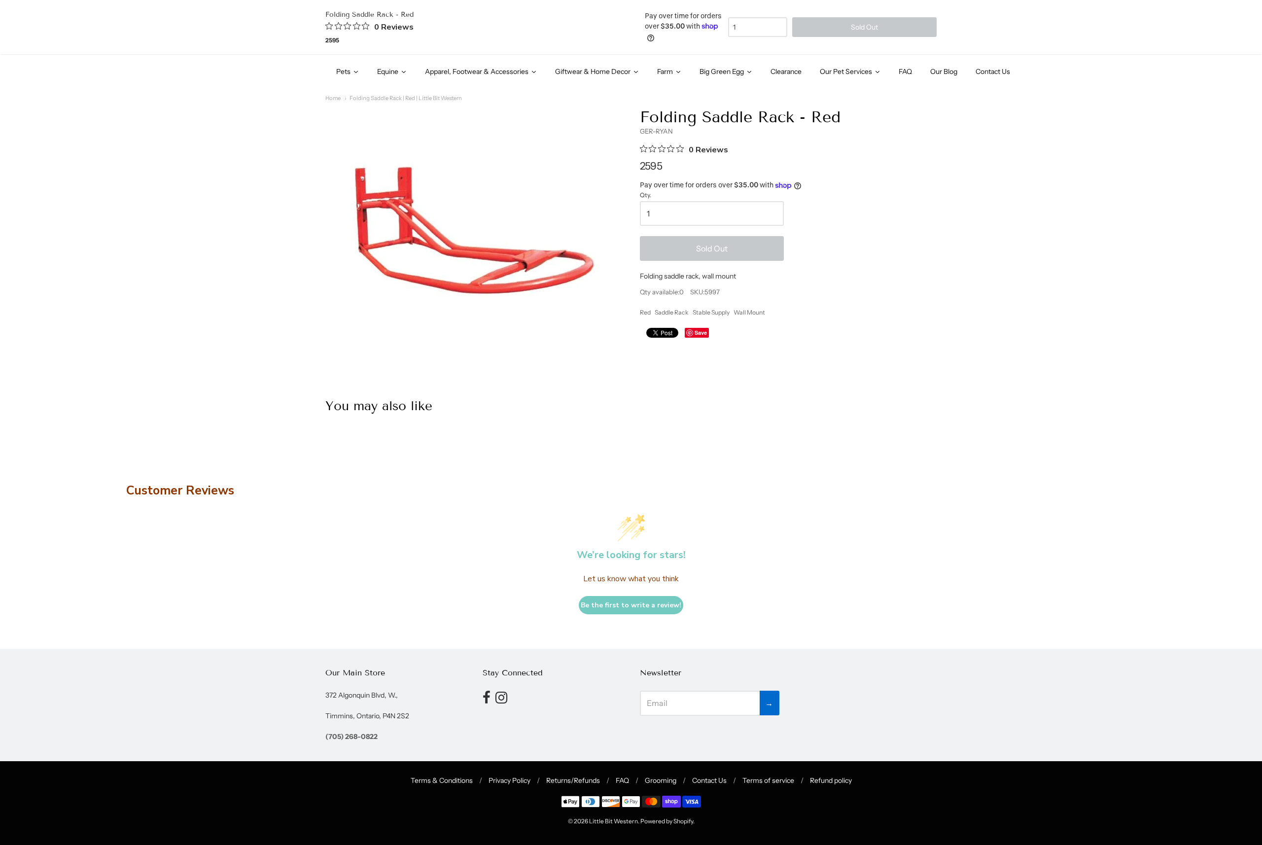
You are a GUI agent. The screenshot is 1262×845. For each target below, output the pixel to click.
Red (645, 312)
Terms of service (768, 780)
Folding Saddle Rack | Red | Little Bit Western (406, 98)
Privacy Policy (509, 780)
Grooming (660, 780)
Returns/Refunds (573, 780)
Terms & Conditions (442, 780)
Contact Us (709, 780)
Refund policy (831, 780)
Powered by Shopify (666, 821)
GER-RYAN (656, 131)
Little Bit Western (613, 821)
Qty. (645, 195)
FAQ (622, 780)
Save (701, 332)
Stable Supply (711, 312)
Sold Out (712, 248)
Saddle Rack (672, 312)
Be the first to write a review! (631, 605)
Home (333, 98)
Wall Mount (749, 312)
